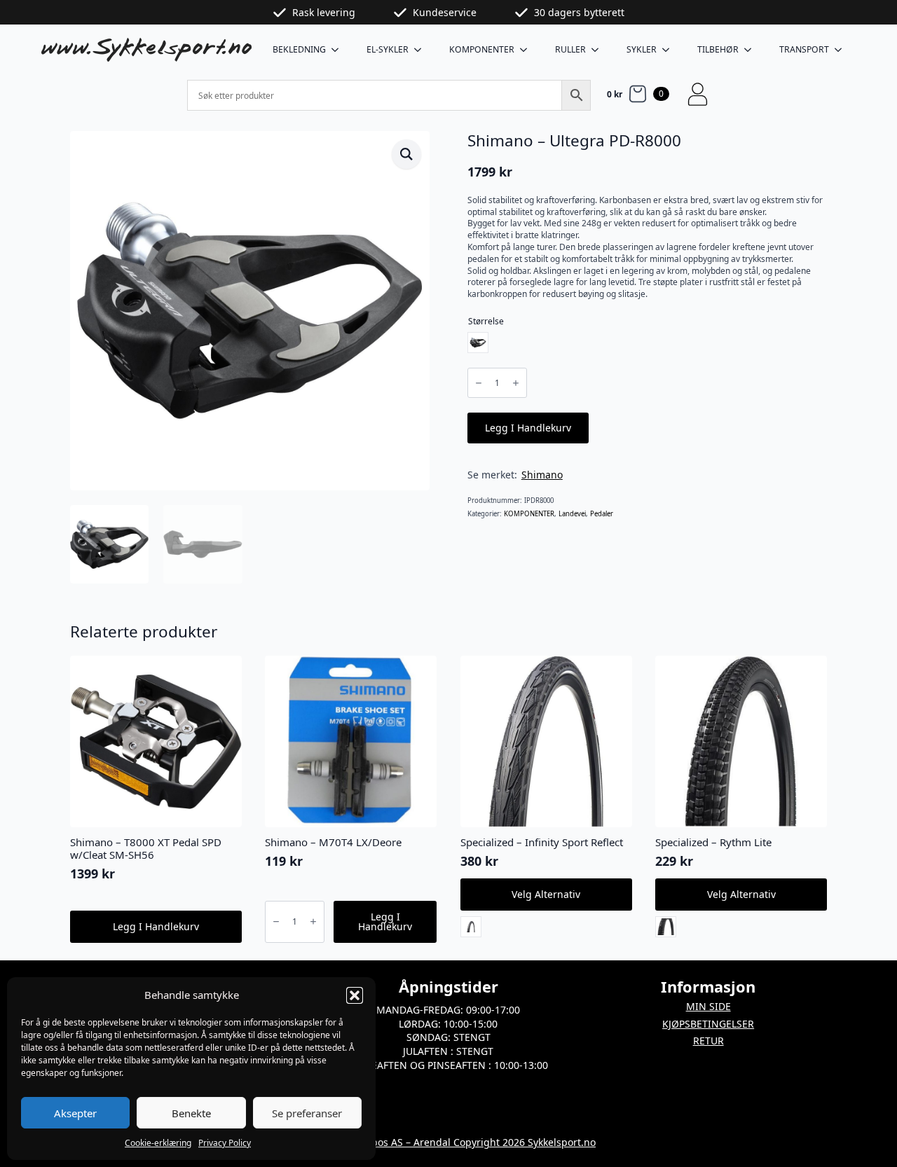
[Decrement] (478, 383)
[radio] (477, 342)
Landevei (572, 513)
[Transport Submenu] (842, 50)
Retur (708, 1040)
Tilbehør (718, 49)
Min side (708, 1006)
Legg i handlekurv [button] (156, 926)
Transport (804, 49)
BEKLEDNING (299, 49)
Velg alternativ (546, 894)
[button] (355, 995)
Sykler (641, 49)
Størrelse (486, 321)
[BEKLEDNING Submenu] (339, 50)
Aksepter (75, 1113)
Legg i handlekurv (528, 427)
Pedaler (601, 513)
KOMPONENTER (481, 49)
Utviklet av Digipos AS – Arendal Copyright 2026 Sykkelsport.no (448, 1142)
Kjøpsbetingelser (708, 1023)
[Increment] (515, 383)
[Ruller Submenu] (599, 50)
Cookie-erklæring (158, 1143)
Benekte (191, 1113)
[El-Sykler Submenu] (422, 50)
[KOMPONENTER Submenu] (527, 50)
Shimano (542, 474)
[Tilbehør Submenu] (752, 50)
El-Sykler (388, 49)
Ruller (570, 49)
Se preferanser (307, 1113)
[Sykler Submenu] (670, 50)
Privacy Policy (224, 1143)
